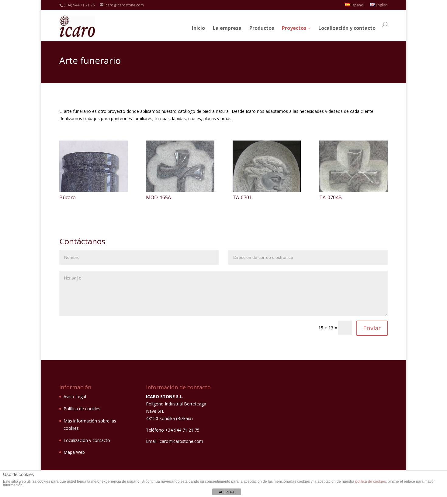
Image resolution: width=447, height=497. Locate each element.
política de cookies (370, 481)
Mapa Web (74, 452)
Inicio (198, 28)
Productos (261, 28)
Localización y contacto (347, 28)
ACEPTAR (226, 492)
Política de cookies (82, 409)
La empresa (227, 28)
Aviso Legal (75, 396)
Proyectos (294, 28)
